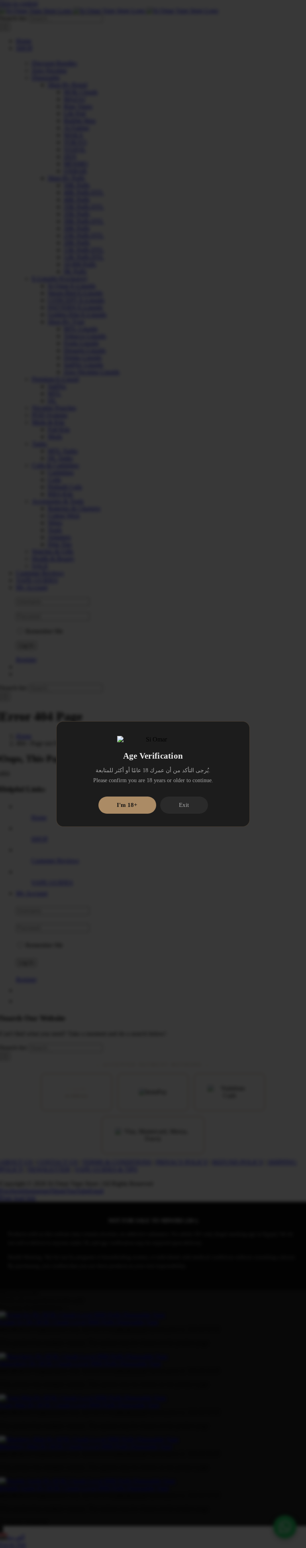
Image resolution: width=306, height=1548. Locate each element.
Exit (184, 805)
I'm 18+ (127, 805)
